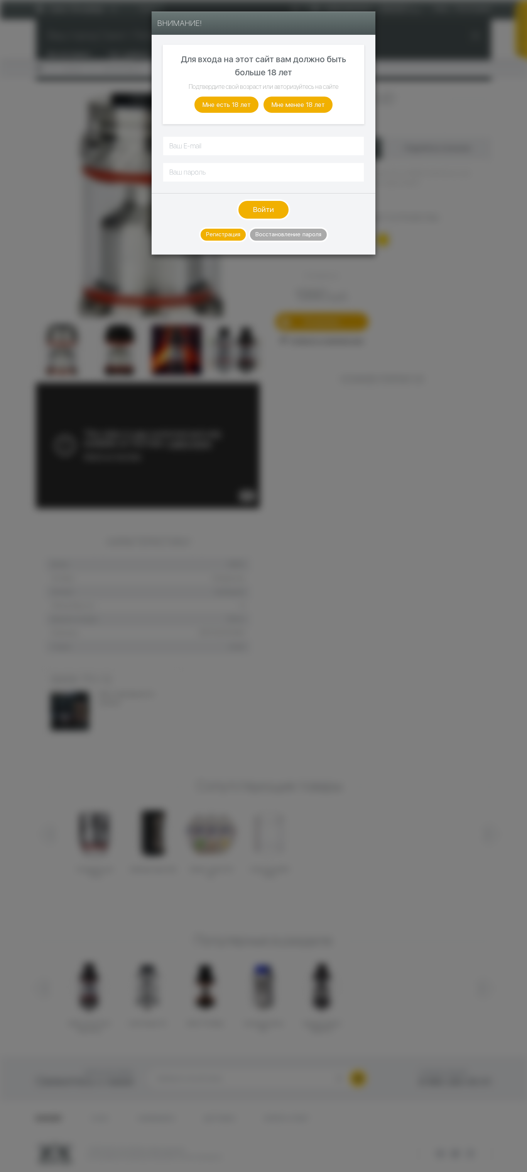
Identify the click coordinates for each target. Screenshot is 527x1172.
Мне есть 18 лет (226, 105)
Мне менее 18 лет (298, 105)
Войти (263, 209)
